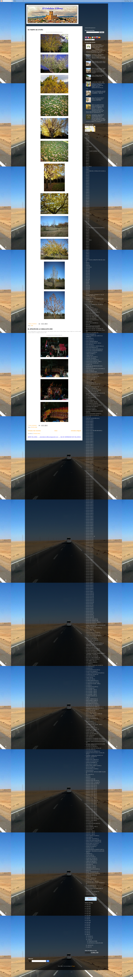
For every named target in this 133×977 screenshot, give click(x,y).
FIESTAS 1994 (89, 573)
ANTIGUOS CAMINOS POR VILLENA (93, 304)
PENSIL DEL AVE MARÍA (91, 733)
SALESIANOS (89, 821)
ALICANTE (88, 303)
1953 (87, 197)
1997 (87, 252)
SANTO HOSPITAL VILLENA (92, 835)
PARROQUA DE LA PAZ (91, 727)
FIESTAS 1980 (89, 551)
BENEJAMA (88, 321)
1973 (87, 221)
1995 (87, 250)
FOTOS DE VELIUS (90, 630)
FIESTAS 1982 (89, 554)
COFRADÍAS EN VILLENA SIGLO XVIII (94, 373)
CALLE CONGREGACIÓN (91, 341)
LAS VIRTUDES (89, 688)
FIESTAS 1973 (89, 540)
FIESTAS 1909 (89, 445)
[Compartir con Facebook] (45, 324)
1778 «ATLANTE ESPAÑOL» (92, 151)
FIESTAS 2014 (89, 600)
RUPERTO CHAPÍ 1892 (91, 806)
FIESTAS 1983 (89, 556)
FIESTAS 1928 (89, 475)
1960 (87, 204)
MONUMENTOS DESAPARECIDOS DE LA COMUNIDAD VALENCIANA (94, 709)
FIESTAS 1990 (89, 567)
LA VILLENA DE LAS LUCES (92, 682)
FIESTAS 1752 (89, 419)
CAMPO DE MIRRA (90, 353)
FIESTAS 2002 (89, 583)
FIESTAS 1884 (89, 422)
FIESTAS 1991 (89, 568)
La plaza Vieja (89, 677)
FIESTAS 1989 (89, 565)
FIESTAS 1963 (89, 524)
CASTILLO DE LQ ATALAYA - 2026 (93, 361)
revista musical (89, 770)
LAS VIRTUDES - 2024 (90, 692)
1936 (87, 189)
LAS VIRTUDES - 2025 (90, 694)
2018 (87, 280)
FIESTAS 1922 (89, 465)
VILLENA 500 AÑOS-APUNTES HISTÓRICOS (95, 882)
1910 (87, 172)
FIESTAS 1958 (89, 516)
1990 (87, 247)
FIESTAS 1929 (89, 476)
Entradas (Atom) (37, 433)
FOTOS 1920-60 (89, 629)
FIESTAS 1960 (89, 519)
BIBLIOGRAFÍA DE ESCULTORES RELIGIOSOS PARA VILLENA (93, 326)
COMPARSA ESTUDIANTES (92, 376)
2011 (87, 270)
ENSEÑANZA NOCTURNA (91, 406)
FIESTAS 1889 (89, 425)
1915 (87, 175)
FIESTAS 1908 (89, 444)
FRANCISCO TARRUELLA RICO (92, 634)
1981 (87, 235)
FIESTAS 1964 (89, 525)
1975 (87, 224)
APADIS (87, 306)
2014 (87, 274)
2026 (87, 293)
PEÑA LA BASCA (89, 735)
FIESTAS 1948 (89, 501)
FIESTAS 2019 (89, 608)
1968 (87, 215)
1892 (87, 164)
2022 (87, 287)
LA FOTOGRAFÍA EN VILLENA (92, 669)
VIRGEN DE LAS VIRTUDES (92, 891)
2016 (87, 277)
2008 (87, 264)
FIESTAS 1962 (89, 522)
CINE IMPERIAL (89, 370)
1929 (87, 181)
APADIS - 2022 (89, 307)
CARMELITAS (89, 355)
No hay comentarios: (33, 323)
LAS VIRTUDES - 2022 (90, 689)
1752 (87, 144)
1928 (87, 180)
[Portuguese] (95, 37)
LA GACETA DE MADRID (91, 671)
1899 (87, 167)
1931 (87, 184)
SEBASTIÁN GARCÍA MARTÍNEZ (93, 840)
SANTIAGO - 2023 (89, 831)
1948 (87, 190)
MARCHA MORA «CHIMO (91, 700)
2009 (32, 325)
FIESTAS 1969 (89, 533)
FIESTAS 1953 (89, 508)
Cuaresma (88, 380)
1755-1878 (88, 146)
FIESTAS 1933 (89, 482)
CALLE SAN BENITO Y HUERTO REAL (94, 346)
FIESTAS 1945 (89, 496)
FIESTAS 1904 (89, 438)
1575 (87, 137)
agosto (88, 946)
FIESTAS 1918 (89, 459)
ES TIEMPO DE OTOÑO (35, 30)
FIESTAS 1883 (89, 421)
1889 (87, 163)
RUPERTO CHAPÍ (89, 779)
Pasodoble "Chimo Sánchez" (92, 729)
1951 (87, 194)
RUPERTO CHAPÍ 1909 (91, 820)
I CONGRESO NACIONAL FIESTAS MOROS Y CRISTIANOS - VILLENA (95, 654)
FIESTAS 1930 (89, 478)
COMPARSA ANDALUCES (91, 374)
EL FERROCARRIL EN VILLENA (92, 390)
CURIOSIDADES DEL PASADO (92, 384)
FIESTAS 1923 (89, 467)
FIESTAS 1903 (89, 436)
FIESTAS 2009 (89, 593)
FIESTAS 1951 (89, 505)
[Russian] (97, 37)
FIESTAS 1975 (89, 544)
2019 (87, 282)
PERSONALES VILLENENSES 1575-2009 (94, 739)
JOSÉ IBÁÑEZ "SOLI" (90, 660)
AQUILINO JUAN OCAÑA (91, 309)
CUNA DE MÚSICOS (90, 382)
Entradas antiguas (76, 430)
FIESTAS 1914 (89, 453)
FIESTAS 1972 (89, 539)
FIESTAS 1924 (89, 468)
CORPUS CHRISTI (90, 379)
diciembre (89, 936)
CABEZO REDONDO (90, 334)
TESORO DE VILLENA (90, 858)
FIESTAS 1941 (89, 490)
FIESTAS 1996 (89, 576)
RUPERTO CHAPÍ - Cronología (92, 782)
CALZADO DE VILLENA (91, 352)
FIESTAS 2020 (89, 609)
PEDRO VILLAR (89, 732)
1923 (87, 177)
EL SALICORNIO (89, 400)
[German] (90, 37)
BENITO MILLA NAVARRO (91, 322)
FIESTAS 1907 (89, 442)
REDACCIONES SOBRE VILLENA (93, 765)
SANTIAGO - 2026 (89, 834)
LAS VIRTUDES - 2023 (90, 691)
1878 (87, 158)
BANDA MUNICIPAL (90, 313)
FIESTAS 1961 (89, 521)
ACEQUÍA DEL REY (90, 297)
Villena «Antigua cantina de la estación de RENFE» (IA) (98, 76)
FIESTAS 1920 (89, 462)
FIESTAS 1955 (89, 511)
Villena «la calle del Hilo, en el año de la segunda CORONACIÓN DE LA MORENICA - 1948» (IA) (98, 92)
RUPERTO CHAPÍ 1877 (91, 786)
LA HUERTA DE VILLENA (91, 674)
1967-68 (87, 213)
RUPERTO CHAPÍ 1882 (91, 794)
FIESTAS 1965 (89, 527)
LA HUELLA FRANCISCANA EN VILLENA (94, 672)
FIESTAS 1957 (89, 514)
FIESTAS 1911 (89, 449)
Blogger (73, 966)
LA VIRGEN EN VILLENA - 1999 (92, 683)
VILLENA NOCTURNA (90, 886)
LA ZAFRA (88, 685)
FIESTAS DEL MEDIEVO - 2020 (92, 622)
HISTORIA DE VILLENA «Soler (92, 648)
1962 (87, 207)
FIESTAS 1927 (89, 473)
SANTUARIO (88, 837)
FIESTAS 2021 (89, 611)
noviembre (89, 937)
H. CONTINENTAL (89, 641)
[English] (86, 37)
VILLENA (88, 876)
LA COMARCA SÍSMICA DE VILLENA (93, 665)
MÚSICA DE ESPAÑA (90, 715)
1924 (87, 178)
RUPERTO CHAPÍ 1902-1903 (92, 818)
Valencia (87, 870)
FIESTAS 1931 (89, 479)
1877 (87, 157)
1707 (87, 141)
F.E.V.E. (87, 416)
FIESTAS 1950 (89, 504)
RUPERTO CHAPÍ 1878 (91, 788)
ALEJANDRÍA (89, 301)
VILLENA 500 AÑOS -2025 (91, 881)
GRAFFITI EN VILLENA (91, 637)
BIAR (87, 324)
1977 (87, 229)
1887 (87, 161)
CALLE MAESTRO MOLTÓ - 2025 (93, 343)
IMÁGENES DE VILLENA (91, 656)
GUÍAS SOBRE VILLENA (91, 640)
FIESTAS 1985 (89, 559)
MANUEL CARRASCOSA (91, 699)
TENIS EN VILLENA (90, 856)
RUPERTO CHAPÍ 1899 (91, 817)
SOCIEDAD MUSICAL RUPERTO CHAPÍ (94, 849)
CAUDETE (88, 364)
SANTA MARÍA (89, 828)
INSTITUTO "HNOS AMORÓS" (92, 657)
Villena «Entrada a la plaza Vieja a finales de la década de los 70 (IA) (98, 62)
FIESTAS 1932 (89, 481)
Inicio (55, 430)
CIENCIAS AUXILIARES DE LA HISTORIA (94, 368)
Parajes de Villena (89, 726)
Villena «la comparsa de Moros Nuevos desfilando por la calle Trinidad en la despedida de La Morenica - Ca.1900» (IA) (98, 106)
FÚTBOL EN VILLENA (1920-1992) (93, 635)
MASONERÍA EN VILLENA (91, 703)
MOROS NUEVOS (89, 710)
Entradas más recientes (34, 430)
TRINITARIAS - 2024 (90, 867)
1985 (87, 243)
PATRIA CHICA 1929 (90, 730)
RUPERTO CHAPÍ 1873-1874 (92, 783)
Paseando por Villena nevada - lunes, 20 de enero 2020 (98, 55)
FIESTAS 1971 (89, 537)
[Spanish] (99, 37)
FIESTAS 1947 (89, 499)
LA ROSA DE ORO (90, 679)
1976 (87, 226)
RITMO (87, 776)
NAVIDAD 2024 (89, 721)
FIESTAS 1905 (89, 439)
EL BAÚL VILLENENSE (91, 388)
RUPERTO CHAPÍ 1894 (91, 809)
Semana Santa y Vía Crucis (91, 843)
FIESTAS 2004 (89, 586)
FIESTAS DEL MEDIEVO (91, 620)
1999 (87, 253)
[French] (88, 37)
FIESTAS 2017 (89, 605)
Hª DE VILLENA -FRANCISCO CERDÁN (94, 643)
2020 (87, 283)
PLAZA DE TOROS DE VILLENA (92, 748)
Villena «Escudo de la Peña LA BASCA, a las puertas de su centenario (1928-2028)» (98, 99)
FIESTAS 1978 (89, 548)
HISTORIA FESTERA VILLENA (92, 650)
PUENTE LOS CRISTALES (91, 761)
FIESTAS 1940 (89, 488)
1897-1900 (88, 166)
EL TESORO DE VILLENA (91, 403)
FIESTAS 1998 (89, 579)
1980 (87, 233)
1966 (87, 210)
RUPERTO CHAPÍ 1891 (91, 805)
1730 (87, 143)
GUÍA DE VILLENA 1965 (91, 638)
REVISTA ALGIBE (89, 767)
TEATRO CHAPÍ (89, 855)
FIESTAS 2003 (89, 585)
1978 (87, 230)
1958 (87, 201)
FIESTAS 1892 (89, 429)
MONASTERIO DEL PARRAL (92, 706)
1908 (87, 169)
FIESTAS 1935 (89, 485)
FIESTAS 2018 (89, 606)
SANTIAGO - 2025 (89, 832)
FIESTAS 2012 (89, 597)
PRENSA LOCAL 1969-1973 (91, 759)
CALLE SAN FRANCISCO (91, 347)
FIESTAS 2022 (89, 613)
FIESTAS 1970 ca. (90, 536)
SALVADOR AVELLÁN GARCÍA (92, 823)
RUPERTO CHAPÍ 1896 (91, 812)
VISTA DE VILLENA (90, 893)
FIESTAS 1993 (89, 571)
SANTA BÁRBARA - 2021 (91, 826)
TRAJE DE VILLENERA (91, 862)
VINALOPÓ (88, 890)
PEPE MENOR (89, 736)
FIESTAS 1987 (89, 562)
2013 (87, 273)
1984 (87, 241)
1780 (87, 152)
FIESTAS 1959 (89, 517)
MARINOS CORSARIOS (91, 702)
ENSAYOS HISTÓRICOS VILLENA (93, 405)
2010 (87, 268)
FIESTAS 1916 (89, 456)
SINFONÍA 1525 (89, 848)
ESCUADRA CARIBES (90, 409)
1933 (87, 186)
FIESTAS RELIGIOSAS (91, 623)
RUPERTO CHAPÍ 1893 (91, 808)
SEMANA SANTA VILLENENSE (92, 841)
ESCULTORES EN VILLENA (92, 415)
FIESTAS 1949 (89, 502)
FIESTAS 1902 (89, 435)
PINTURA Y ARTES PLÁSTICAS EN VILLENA (95, 741)
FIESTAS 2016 (89, 603)
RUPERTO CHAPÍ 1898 (91, 815)
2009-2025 (88, 267)
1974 (87, 223)
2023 (87, 288)
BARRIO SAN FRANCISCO (91, 319)
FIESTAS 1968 (89, 531)
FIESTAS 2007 (89, 589)
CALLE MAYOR (89, 344)
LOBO (87, 697)
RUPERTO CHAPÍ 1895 (91, 811)
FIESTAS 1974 (89, 542)
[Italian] (93, 37)
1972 (87, 220)
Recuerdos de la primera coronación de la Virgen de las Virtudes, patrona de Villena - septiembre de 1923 (98, 46)
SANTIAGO (88, 829)
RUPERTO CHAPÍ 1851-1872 (92, 780)
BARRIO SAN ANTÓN (90, 318)
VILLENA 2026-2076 (90, 879)
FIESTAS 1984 (89, 557)
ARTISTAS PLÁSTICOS (91, 310)
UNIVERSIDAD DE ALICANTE (92, 869)
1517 (87, 135)
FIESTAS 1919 (89, 461)
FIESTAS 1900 (89, 432)
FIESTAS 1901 (89, 433)
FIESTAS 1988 (89, 563)
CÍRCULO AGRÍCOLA (90, 371)
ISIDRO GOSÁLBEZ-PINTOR (92, 659)
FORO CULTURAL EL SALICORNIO (93, 627)
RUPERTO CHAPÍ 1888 (91, 802)
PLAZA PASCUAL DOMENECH (92, 751)
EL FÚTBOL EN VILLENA (91, 391)
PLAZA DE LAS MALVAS (91, 746)
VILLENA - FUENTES (90, 878)
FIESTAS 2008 (34, 427)
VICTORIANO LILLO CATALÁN (92, 873)
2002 (87, 256)
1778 (87, 149)
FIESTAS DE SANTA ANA (91, 619)
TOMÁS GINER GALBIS (91, 859)
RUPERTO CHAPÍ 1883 (91, 795)
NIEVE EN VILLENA (90, 723)
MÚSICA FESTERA (90, 716)
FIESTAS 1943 (89, 493)
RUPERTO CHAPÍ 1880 (91, 791)
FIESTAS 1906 (89, 441)
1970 (87, 217)
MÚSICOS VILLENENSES (91, 718)
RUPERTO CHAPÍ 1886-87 (91, 800)
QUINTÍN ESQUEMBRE (91, 762)
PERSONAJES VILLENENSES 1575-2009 (94, 738)
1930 (87, 183)
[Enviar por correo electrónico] (41, 324)
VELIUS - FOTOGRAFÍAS (91, 872)
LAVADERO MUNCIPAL (91, 695)
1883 (87, 160)
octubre (89, 939)
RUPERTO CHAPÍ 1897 (91, 814)
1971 (87, 218)
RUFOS (87, 777)
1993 (87, 249)
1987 (87, 244)
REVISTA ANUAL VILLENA (91, 768)
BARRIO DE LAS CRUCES (91, 315)
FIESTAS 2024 (89, 616)
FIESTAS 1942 (89, 491)
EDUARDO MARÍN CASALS (91, 387)
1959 (87, 203)
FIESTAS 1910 (89, 447)
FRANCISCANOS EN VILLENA (92, 632)
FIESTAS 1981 (89, 553)
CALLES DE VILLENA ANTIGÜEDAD (93, 350)
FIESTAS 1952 (89, 507)
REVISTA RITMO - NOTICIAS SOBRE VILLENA (96, 771)
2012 (87, 271)
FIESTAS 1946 (89, 498)
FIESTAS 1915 (89, 455)
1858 (87, 154)
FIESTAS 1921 (89, 464)
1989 (87, 246)
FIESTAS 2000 (89, 582)
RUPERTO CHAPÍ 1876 (91, 785)
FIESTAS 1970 (89, 534)
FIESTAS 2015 (89, 602)
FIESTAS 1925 (89, 470)
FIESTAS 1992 (89, 570)
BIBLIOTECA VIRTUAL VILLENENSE (93, 328)
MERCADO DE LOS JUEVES (92, 705)
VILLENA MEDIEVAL (90, 885)
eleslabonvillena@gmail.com (90, 27)
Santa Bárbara (89, 825)
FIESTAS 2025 (89, 617)
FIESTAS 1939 (89, 487)
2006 (87, 258)
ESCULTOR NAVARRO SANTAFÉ (93, 413)
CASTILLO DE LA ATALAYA (91, 359)
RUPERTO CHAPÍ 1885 (91, 798)
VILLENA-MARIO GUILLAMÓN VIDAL (93, 888)
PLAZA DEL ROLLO (90, 749)
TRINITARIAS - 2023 (90, 865)
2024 (87, 290)
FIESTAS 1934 (89, 484)
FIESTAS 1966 (89, 528)
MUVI (87, 719)
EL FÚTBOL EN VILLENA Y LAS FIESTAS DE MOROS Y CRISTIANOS (95, 394)
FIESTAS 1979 (89, 550)
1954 (87, 198)
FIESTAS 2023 (89, 614)
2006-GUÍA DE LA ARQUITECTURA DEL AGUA (95, 259)
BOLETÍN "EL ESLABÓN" (91, 332)
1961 (87, 206)
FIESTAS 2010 (89, 594)
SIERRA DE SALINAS (90, 846)
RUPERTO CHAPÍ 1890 (91, 803)
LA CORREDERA (89, 666)
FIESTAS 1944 (89, 495)
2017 (87, 279)
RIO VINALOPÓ (89, 774)
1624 (87, 140)
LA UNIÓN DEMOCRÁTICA (91, 680)
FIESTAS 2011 (89, 596)
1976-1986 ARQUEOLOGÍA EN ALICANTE (94, 227)
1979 (87, 232)
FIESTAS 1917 (89, 458)
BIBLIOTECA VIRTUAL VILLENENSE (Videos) (95, 330)
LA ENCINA (88, 668)
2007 (87, 262)
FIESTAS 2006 (89, 588)
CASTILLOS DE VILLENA (91, 362)
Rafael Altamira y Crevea (91, 764)
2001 (87, 255)
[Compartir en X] (44, 324)
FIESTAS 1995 (89, 574)
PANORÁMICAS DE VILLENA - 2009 (93, 724)
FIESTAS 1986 (89, 560)
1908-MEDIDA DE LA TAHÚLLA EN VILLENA (95, 171)
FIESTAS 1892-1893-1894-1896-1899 (93, 430)
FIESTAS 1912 (89, 450)
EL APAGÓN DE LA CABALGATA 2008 (40, 329)
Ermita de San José (90, 408)
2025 (87, 291)
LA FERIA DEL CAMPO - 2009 (98, 82)
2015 (87, 276)
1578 (87, 138)
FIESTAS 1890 (89, 427)
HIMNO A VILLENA (90, 647)
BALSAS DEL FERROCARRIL (92, 312)
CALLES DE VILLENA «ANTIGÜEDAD (94, 349)
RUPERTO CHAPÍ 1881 (91, 792)
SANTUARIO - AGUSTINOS (91, 838)
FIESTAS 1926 (89, 471)
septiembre (89, 945)
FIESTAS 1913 (89, 452)
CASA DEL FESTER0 (90, 358)
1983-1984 (88, 240)
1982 (87, 236)
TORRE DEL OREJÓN (90, 861)
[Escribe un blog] (43, 324)
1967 (87, 212)
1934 (87, 187)
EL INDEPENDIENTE (90, 397)
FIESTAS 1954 (89, 510)
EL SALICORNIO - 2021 (91, 401)
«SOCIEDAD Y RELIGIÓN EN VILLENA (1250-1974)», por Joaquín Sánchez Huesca (98, 116)
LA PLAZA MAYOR (90, 675)
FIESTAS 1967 (89, 530)
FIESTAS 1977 (89, 547)
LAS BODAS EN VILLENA (91, 686)
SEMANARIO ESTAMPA (91, 844)
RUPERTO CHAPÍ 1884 (91, 797)
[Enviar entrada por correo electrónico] (39, 323)
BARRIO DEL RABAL (90, 316)
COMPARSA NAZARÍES (91, 377)
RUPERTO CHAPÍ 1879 (91, 789)
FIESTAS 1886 (89, 424)
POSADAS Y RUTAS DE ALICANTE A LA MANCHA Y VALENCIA (94, 756)
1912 (87, 174)
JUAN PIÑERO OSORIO (91, 662)
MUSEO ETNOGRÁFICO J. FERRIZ (93, 713)
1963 (87, 209)
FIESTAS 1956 (89, 513)
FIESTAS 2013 (89, 599)
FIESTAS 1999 (89, 580)
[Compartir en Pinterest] (47, 324)
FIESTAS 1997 (89, 577)
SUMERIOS (88, 853)
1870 (87, 155)
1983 (87, 238)
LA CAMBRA (88, 663)
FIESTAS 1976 (89, 545)
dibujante (88, 385)
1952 (87, 195)
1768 (87, 148)
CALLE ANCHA (89, 338)
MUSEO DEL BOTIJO (90, 712)
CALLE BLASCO (89, 340)
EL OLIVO (88, 398)
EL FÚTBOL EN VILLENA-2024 (92, 395)
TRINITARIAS (89, 864)
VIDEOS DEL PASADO (90, 875)
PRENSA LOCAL (89, 758)
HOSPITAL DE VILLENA (91, 651)
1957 (87, 200)
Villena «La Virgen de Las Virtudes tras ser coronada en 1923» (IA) (98, 69)
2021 (87, 285)
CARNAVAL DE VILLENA (91, 356)
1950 (87, 192)
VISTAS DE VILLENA (90, 894)
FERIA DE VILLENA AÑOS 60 (92, 418)
